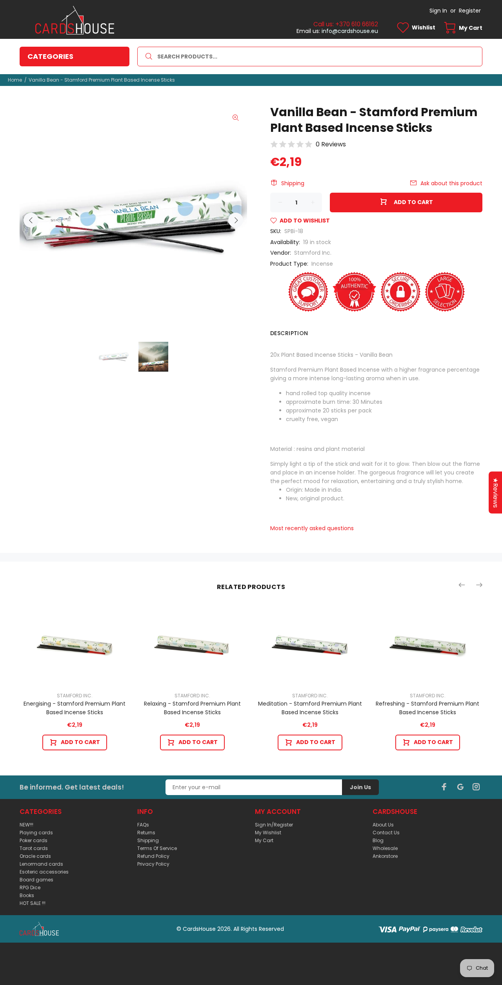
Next (235, 220)
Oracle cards (35, 856)
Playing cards (36, 832)
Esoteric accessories (44, 871)
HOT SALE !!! (32, 903)
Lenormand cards (41, 864)
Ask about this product (451, 183)
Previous (31, 220)
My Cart (264, 840)
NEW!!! (26, 824)
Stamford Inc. (312, 253)
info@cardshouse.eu (350, 31)
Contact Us (386, 832)
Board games (36, 879)
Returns (146, 832)
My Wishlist (268, 832)
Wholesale (385, 848)
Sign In (438, 11)
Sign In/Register (274, 824)
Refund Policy (153, 856)
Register (470, 11)
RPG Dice (30, 887)
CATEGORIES (50, 56)
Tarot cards (34, 848)
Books (27, 895)
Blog (378, 840)
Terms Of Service (157, 848)
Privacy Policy (153, 864)
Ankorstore (385, 856)
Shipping (292, 183)
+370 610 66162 (356, 24)
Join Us (360, 787)
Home (15, 80)
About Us (383, 824)
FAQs (143, 824)
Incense (322, 264)
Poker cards (33, 840)
